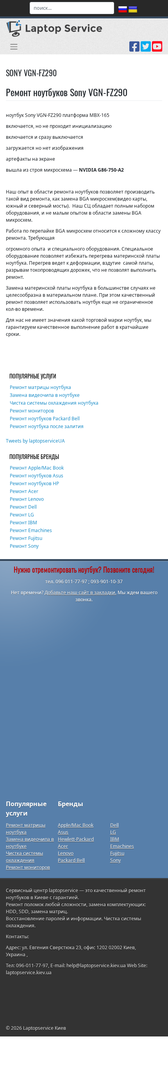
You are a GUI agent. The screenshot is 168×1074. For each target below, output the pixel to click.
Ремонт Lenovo (27, 499)
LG (113, 832)
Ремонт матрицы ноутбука (40, 387)
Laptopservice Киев (44, 1028)
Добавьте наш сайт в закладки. (80, 592)
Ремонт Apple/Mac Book (37, 467)
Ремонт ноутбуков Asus (36, 475)
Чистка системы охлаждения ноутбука (54, 403)
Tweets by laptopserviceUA (35, 440)
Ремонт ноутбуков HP (34, 483)
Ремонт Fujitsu (26, 538)
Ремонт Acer (24, 491)
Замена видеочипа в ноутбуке (45, 395)
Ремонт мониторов (32, 410)
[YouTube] (157, 49)
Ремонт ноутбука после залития (47, 426)
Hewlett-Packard (76, 839)
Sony (115, 860)
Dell (114, 825)
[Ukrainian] (133, 10)
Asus (63, 832)
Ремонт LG (22, 514)
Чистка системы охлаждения (24, 857)
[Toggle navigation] (14, 46)
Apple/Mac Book (75, 825)
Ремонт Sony (24, 546)
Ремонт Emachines (31, 530)
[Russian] (122, 10)
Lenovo (65, 853)
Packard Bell (71, 860)
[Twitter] (145, 49)
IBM (114, 839)
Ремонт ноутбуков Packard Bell (45, 418)
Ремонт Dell (23, 507)
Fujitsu (117, 853)
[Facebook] (134, 49)
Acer (63, 846)
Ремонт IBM (23, 522)
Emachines (122, 846)
